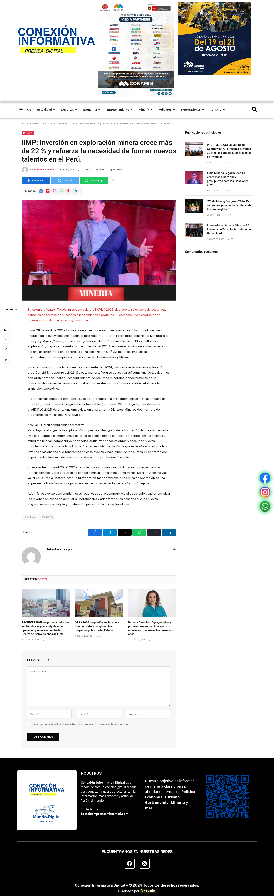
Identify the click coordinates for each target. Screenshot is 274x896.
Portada (26, 123)
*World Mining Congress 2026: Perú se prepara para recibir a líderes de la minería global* (229, 205)
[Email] (6, 330)
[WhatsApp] (6, 340)
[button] (254, 109)
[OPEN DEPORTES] (76, 109)
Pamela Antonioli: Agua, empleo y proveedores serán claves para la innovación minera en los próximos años (150, 628)
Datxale (147, 891)
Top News (46, 516)
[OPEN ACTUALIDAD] (54, 109)
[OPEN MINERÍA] (151, 109)
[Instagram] (145, 864)
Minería (27, 133)
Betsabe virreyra (44, 169)
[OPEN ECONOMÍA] (99, 109)
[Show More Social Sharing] (113, 180)
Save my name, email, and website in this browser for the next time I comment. (81, 724)
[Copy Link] (6, 349)
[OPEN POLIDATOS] (174, 109)
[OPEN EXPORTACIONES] (203, 109)
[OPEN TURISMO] (223, 109)
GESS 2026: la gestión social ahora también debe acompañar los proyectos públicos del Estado (97, 626)
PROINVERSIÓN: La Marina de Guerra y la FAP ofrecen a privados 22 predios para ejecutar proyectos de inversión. (229, 150)
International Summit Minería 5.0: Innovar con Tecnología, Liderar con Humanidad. (229, 229)
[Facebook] (6, 320)
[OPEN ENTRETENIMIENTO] (131, 109)
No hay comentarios (94, 169)
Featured (29, 516)
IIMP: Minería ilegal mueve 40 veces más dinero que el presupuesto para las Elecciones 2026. (227, 179)
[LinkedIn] (6, 359)
